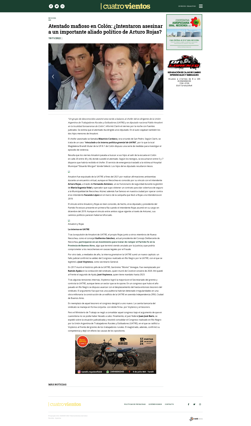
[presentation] (53, 77)
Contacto (169, 404)
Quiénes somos (155, 404)
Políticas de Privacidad (135, 404)
